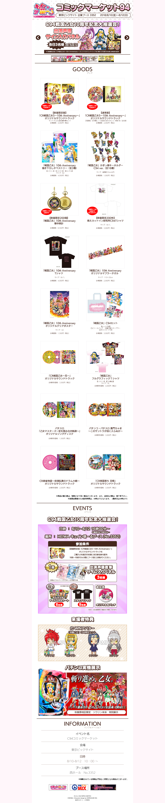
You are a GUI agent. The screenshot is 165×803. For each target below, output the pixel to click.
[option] (82, 37)
